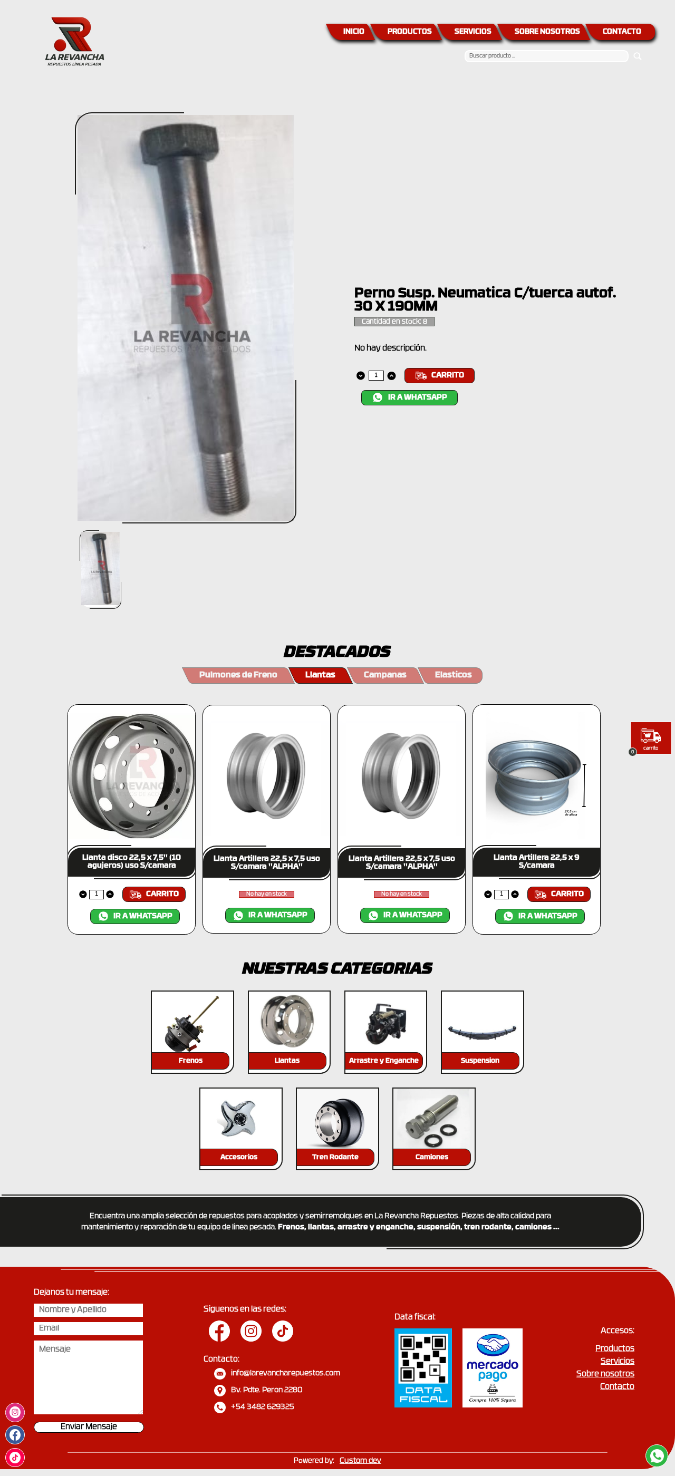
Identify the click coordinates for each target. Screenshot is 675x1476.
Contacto (617, 1387)
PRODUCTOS (410, 31)
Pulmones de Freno (238, 675)
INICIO (353, 31)
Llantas (320, 675)
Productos (614, 1349)
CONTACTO (622, 31)
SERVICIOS (473, 31)
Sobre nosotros (605, 1374)
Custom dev (360, 1461)
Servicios (617, 1362)
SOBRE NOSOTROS (547, 31)
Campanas (385, 675)
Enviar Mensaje (89, 1427)
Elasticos (453, 675)
